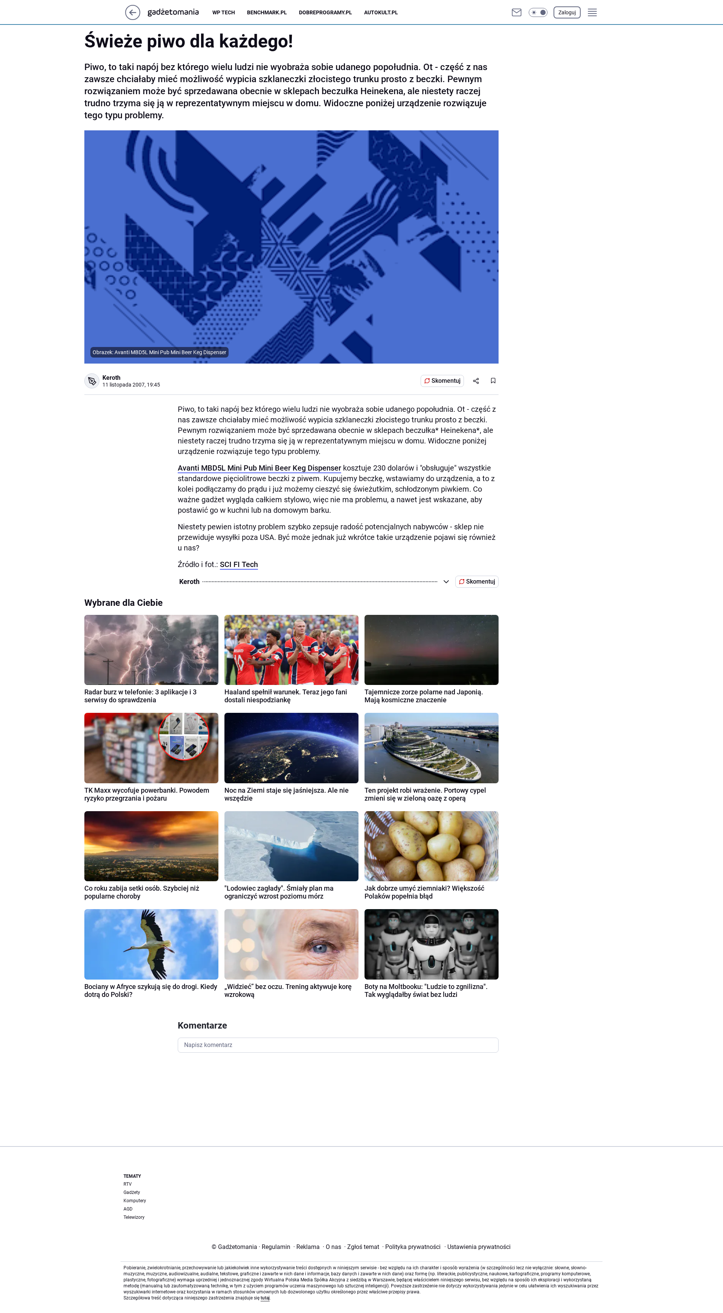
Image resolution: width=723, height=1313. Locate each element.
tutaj (265, 1298)
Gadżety (132, 1192)
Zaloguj (567, 12)
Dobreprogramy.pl (325, 12)
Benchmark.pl (267, 12)
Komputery (135, 1200)
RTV (128, 1184)
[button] (538, 12)
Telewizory (134, 1217)
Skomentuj (446, 380)
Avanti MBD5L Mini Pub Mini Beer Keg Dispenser (259, 467)
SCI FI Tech (239, 564)
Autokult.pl (381, 12)
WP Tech (223, 12)
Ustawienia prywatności (477, 1246)
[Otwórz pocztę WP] (517, 12)
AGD (128, 1209)
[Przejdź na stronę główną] (132, 17)
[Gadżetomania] (179, 12)
